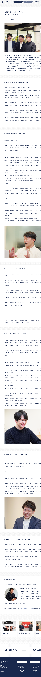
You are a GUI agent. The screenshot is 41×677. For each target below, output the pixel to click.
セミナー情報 (18, 1)
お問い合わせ (28, 1)
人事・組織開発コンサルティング (26, 608)
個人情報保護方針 (2, 671)
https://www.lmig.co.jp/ (9, 604)
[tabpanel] (8, 629)
